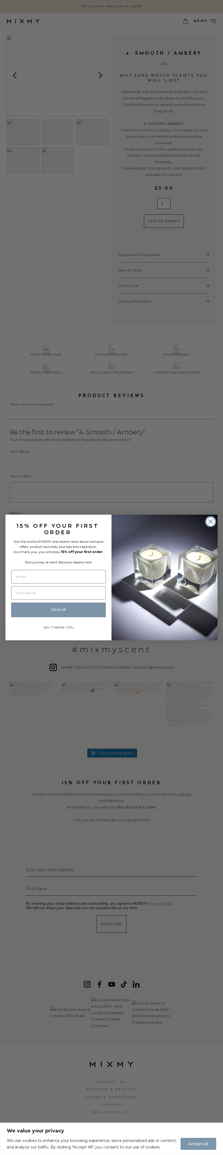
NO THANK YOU (59, 627)
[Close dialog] (210, 521)
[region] (111, 1139)
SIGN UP (58, 609)
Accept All (198, 1143)
